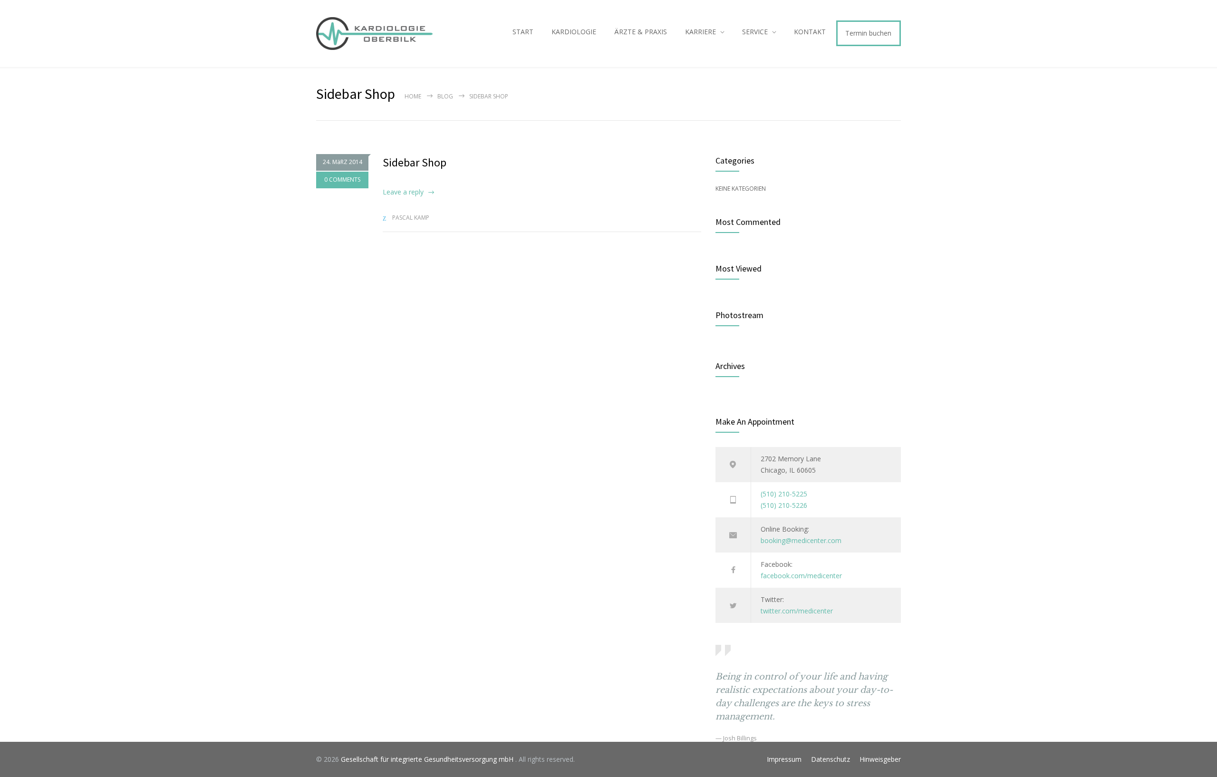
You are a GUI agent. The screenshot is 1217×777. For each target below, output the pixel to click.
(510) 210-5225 (784, 493)
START (522, 31)
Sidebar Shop (414, 162)
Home (413, 96)
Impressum (784, 759)
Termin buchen (868, 33)
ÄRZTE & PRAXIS (640, 31)
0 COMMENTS (342, 179)
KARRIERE (700, 31)
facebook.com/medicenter (801, 575)
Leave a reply (403, 191)
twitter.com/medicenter (797, 610)
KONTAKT (810, 31)
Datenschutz (830, 759)
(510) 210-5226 (784, 505)
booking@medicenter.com (801, 540)
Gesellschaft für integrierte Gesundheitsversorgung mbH (428, 759)
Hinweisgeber (880, 759)
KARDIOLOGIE (573, 31)
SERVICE (755, 31)
